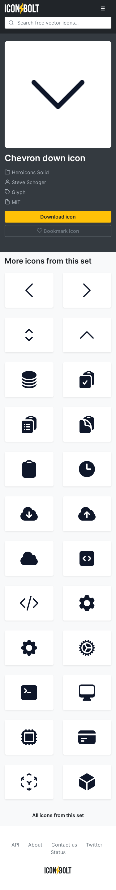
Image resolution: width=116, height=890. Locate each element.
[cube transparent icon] (29, 782)
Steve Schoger (28, 182)
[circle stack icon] (29, 379)
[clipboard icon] (29, 469)
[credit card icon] (87, 737)
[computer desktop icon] (87, 692)
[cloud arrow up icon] (87, 513)
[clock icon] (87, 469)
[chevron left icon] (29, 290)
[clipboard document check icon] (87, 379)
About (35, 845)
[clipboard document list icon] (29, 424)
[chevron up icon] (87, 335)
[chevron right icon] (87, 290)
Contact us (64, 845)
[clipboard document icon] (87, 424)
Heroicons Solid (29, 172)
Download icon (58, 217)
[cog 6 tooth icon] (87, 603)
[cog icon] (87, 647)
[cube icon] (87, 782)
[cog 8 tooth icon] (29, 647)
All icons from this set (58, 815)
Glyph (17, 192)
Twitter (94, 845)
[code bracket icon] (29, 603)
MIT (15, 202)
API (15, 845)
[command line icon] (29, 692)
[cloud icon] (29, 558)
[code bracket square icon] (87, 558)
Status (58, 852)
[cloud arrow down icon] (29, 513)
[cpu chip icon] (29, 737)
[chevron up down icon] (29, 335)
